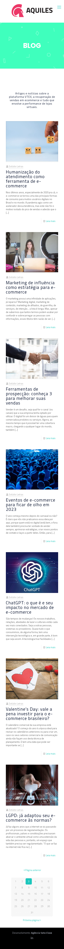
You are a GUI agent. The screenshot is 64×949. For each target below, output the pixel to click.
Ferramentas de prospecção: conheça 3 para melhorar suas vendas (29, 396)
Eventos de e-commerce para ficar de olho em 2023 (30, 505)
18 (48, 894)
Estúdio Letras (16, 166)
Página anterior (33, 870)
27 (29, 906)
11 (42, 887)
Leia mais (50, 221)
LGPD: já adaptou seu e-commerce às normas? (31, 817)
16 (35, 894)
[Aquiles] (32, 10)
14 (22, 894)
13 (15, 894)
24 (48, 900)
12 (48, 887)
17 (42, 894)
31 (32, 912)
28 (35, 906)
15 (29, 894)
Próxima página (31, 920)
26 (22, 906)
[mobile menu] (59, 7)
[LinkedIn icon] (32, 938)
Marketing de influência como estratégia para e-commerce (31, 287)
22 (35, 900)
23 (42, 900)
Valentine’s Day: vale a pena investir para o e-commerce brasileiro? (29, 714)
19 (15, 900)
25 (15, 906)
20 (22, 900)
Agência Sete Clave (41, 933)
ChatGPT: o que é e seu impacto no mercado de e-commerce (30, 607)
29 (42, 906)
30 (48, 906)
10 (35, 887)
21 (29, 900)
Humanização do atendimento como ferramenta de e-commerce (25, 178)
